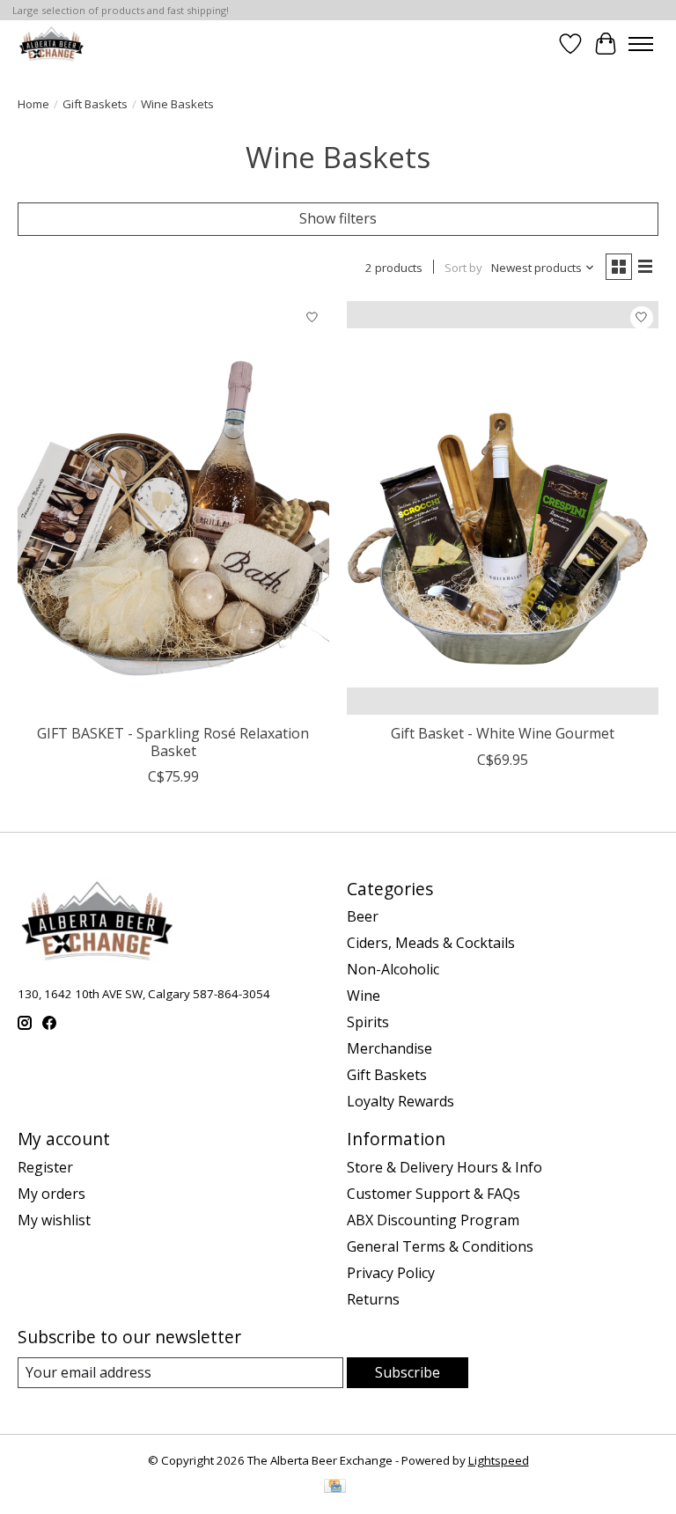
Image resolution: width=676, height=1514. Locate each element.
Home (33, 104)
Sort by (463, 268)
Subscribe (407, 1372)
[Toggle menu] (640, 44)
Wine (363, 995)
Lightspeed (498, 1460)
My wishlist (54, 1220)
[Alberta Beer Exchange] (51, 44)
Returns (373, 1299)
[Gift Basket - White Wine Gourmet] (502, 508)
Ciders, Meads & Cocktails (431, 942)
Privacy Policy (391, 1272)
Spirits (368, 1022)
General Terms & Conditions (440, 1246)
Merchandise (389, 1048)
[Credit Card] (335, 1487)
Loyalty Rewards (400, 1101)
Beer (362, 916)
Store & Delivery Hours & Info (444, 1167)
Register (45, 1167)
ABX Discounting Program (433, 1220)
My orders (51, 1193)
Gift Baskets (95, 104)
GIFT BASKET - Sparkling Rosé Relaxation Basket (173, 742)
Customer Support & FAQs (433, 1193)
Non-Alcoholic (393, 969)
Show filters (338, 218)
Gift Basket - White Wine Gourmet (502, 733)
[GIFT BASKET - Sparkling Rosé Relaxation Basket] (173, 508)
